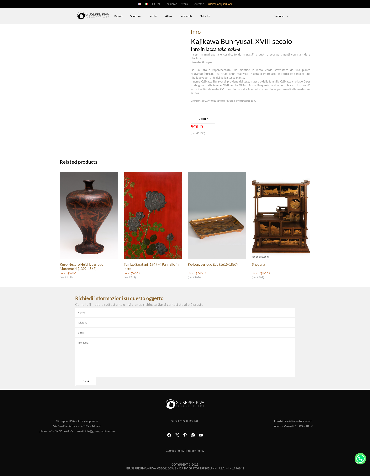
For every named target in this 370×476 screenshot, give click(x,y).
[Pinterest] (185, 435)
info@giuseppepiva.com (100, 431)
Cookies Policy (175, 450)
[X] (177, 435)
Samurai (279, 16)
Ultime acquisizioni (220, 4)
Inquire (203, 119)
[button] (181, 81)
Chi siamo (171, 4)
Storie (185, 4)
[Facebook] (169, 435)
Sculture (135, 16)
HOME (156, 4)
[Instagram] (192, 435)
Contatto (198, 4)
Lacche (153, 16)
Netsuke (205, 16)
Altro (168, 16)
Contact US (360, 458)
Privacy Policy (195, 450)
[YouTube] (200, 435)
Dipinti (118, 16)
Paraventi (185, 16)
